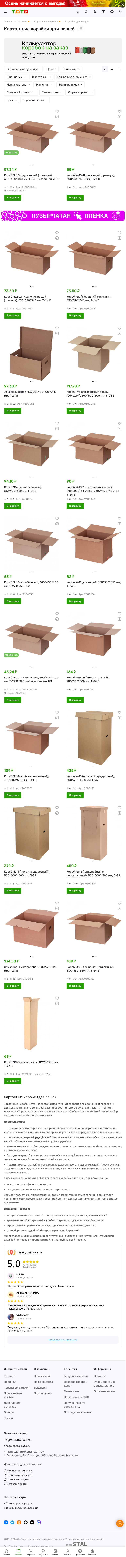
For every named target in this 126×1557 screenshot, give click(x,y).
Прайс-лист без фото (19, 1475)
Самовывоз (71, 1391)
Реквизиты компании (19, 1470)
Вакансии (40, 1387)
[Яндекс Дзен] (26, 1522)
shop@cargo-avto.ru (17, 1445)
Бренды (9, 1412)
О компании (41, 1369)
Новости (99, 1376)
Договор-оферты (16, 1483)
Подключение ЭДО (76, 1397)
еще (39, 1308)
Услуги (8, 1418)
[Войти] (94, 11)
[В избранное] (57, 111)
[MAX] (39, 1522)
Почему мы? (42, 1376)
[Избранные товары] (112, 11)
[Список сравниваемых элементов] (103, 11)
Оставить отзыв (105, 1391)
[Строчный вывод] (112, 69)
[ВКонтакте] (6, 1522)
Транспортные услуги (18, 1503)
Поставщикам (43, 1393)
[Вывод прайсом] (119, 69)
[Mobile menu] (5, 12)
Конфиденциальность (40, 1546)
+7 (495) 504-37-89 (17, 1440)
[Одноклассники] (19, 1522)
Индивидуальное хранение (21, 1507)
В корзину (13, 197)
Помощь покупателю (78, 1412)
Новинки (10, 1381)
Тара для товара (29, 1252)
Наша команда (43, 1381)
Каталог (9, 1376)
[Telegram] (12, 1522)
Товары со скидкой (16, 1387)
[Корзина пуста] (120, 11)
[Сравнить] (57, 116)
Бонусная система (76, 1376)
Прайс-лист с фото (18, 1479)
